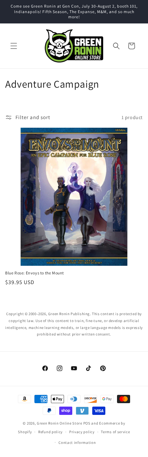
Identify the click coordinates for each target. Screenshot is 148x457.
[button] (13, 46)
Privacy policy (82, 431)
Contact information (77, 442)
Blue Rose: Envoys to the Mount (34, 272)
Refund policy (50, 431)
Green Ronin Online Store (59, 423)
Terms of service (115, 431)
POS (87, 423)
